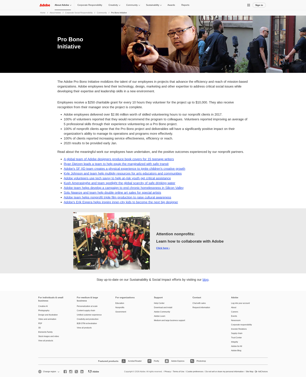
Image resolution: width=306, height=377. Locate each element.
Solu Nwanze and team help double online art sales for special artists (112, 192)
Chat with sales (199, 303)
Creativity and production (87, 319)
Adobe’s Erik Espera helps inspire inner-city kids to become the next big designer (121, 202)
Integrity (234, 342)
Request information (201, 307)
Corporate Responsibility (89, 5)
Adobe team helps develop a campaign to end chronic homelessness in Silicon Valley (124, 188)
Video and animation (47, 319)
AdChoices (263, 371)
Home (42, 13)
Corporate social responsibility (79, 13)
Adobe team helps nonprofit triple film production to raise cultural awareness (117, 197)
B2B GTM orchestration (87, 323)
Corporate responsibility (241, 325)
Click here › (163, 248)
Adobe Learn (159, 316)
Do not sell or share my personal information (224, 371)
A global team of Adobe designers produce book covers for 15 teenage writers (119, 159)
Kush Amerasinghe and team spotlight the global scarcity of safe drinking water (119, 183)
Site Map (249, 371)
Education (119, 303)
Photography (43, 310)
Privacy (167, 371)
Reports (185, 5)
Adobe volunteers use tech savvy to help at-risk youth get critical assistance (117, 178)
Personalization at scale (87, 306)
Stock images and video (48, 336)
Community (132, 5)
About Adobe (62, 5)
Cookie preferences (194, 371)
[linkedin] (82, 371)
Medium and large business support (168, 320)
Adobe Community (162, 312)
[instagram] (70, 371)
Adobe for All (236, 346)
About (233, 307)
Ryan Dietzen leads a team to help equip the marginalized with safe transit (116, 164)
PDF (40, 323)
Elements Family (45, 332)
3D (39, 328)
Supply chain (236, 333)
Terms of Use (178, 371)
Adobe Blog (236, 350)
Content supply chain (86, 310)
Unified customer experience (89, 315)
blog (205, 279)
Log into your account (240, 303)
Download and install (163, 307)
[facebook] (65, 371)
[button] (248, 5)
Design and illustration (48, 315)
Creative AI (43, 306)
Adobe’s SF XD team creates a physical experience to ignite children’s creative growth (124, 168)
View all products (45, 341)
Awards (171, 5)
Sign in (259, 5)
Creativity (113, 5)
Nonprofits (119, 307)
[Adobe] (44, 5)
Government (120, 312)
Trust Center (236, 338)
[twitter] (76, 371)
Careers (234, 312)
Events (234, 316)
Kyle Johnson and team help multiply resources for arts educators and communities (123, 173)
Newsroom (235, 320)
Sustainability (152, 5)
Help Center (159, 303)
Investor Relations (239, 329)
